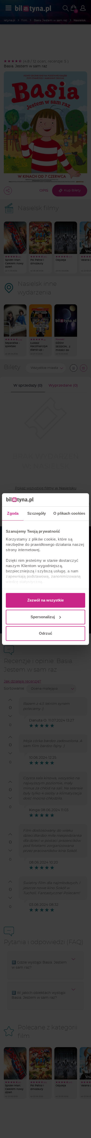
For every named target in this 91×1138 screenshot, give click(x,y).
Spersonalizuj (43, 617)
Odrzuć (45, 633)
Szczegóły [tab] (36, 513)
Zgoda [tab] (12, 513)
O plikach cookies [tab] (69, 513)
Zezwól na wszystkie (45, 600)
